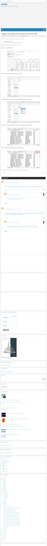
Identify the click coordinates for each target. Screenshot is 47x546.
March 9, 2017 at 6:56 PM (13, 182)
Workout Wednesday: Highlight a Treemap (9, 510)
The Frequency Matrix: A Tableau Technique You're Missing (15, 413)
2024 (3, 480)
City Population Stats (5, 460)
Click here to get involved (6, 364)
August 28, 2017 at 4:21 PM (15, 222)
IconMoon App (4, 469)
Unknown (6, 182)
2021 (3, 485)
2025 (3, 479)
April (4, 503)
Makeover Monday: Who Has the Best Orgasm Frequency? (12, 519)
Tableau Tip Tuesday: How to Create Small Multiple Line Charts (16, 402)
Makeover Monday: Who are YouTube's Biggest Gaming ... (12, 523)
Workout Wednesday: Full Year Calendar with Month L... (11, 516)
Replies (6, 190)
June (4, 500)
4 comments (25, 36)
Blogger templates (21, 544)
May (4, 502)
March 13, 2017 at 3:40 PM (15, 194)
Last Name (5, 325)
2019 (3, 487)
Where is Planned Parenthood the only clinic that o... (11, 515)
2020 (3, 486)
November (5, 493)
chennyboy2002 (8, 209)
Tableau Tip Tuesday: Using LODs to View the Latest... (11, 518)
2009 (3, 540)
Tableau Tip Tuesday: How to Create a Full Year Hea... (11, 512)
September (5, 496)
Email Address (6, 317)
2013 (3, 534)
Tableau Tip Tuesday (16, 36)
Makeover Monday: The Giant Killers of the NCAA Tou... (11, 513)
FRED (3, 467)
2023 (3, 482)
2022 (3, 483)
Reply (43, 189)
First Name (5, 321)
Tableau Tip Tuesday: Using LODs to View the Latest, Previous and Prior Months (18, 429)
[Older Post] (42, 173)
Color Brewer (4, 463)
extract (10, 36)
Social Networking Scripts (28, 544)
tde (21, 36)
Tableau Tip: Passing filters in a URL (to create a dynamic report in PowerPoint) (14, 426)
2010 (3, 538)
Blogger (17, 544)
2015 (3, 531)
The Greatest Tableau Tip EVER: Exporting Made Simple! (10, 400)
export (7, 36)
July (4, 499)
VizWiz (9, 194)
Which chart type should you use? (11, 407)
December (5, 492)
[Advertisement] (23, 20)
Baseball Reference (5, 459)
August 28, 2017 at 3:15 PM (16, 209)
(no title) (7, 394)
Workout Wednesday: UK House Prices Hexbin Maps (11, 521)
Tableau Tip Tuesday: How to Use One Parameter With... (12, 508)
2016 (3, 530)
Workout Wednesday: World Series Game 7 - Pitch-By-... (11, 525)
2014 (3, 532)
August (4, 498)
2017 (3, 490)
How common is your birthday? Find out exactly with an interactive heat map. (18, 418)
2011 (3, 537)
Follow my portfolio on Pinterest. (6, 445)
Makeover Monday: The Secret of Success (9, 509)
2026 (3, 477)
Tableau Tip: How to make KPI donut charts (12, 434)
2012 (3, 535)
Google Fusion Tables (5, 468)
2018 (3, 489)
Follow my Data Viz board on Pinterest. (7, 452)
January (4, 528)
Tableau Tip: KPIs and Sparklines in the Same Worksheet (10, 424)
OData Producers (4, 471)
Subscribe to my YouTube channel (7, 371)
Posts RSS (33, 544)
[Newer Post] (4, 173)
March (4, 505)
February (4, 526)
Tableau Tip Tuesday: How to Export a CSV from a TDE (11, 522)
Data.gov (3, 464)
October (4, 495)
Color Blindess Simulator (6, 462)
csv (4, 36)
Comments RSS (37, 544)
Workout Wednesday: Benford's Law (8, 506)
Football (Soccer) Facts (5, 466)
